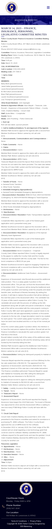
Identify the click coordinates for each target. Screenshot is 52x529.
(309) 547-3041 (13, 508)
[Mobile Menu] (48, 7)
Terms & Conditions (19, 521)
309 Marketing (26, 526)
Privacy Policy (35, 521)
